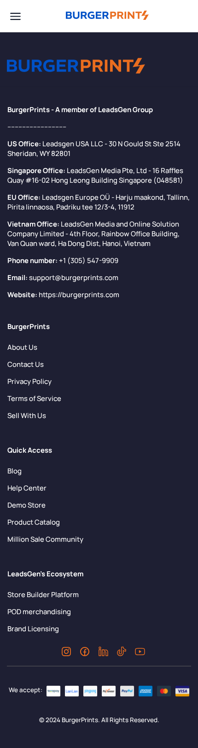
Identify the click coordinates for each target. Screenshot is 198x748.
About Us (22, 347)
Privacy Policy (29, 381)
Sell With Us (26, 415)
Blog (14, 471)
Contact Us (25, 364)
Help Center (27, 488)
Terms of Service (34, 398)
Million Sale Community (45, 539)
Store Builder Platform (43, 594)
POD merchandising (39, 611)
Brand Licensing (33, 629)
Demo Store (26, 505)
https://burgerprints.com (79, 294)
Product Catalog (33, 522)
